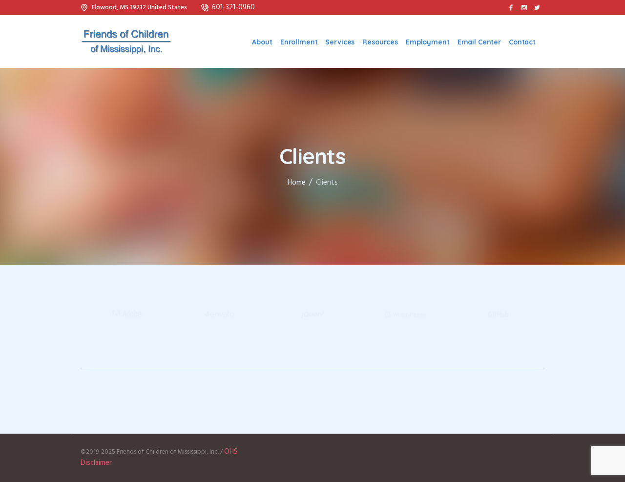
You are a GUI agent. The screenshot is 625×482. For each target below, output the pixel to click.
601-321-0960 (233, 7)
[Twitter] (537, 7)
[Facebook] (510, 7)
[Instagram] (524, 7)
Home (297, 183)
